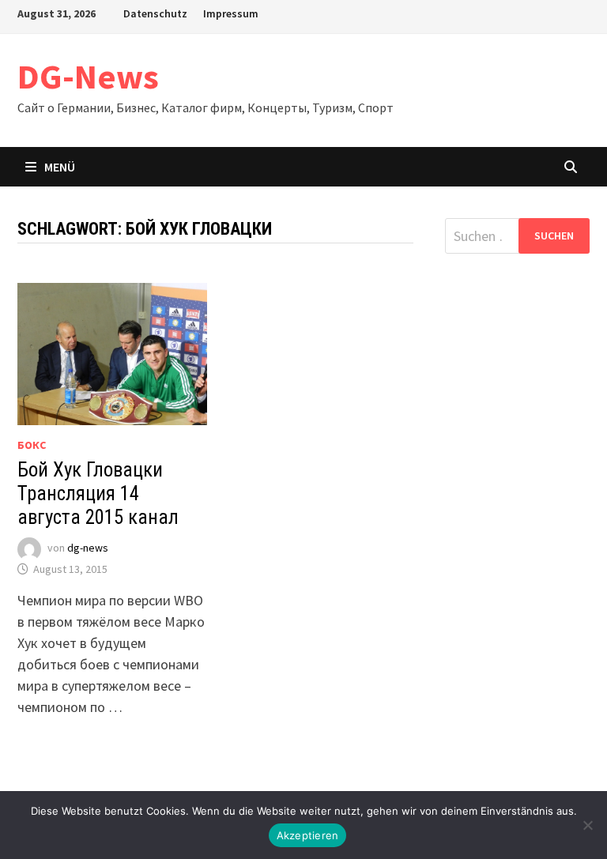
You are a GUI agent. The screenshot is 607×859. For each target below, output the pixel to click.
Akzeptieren (308, 835)
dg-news (87, 548)
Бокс (31, 445)
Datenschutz (155, 13)
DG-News (88, 76)
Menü (59, 167)
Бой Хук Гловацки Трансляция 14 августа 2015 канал (98, 493)
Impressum (230, 13)
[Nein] (587, 825)
